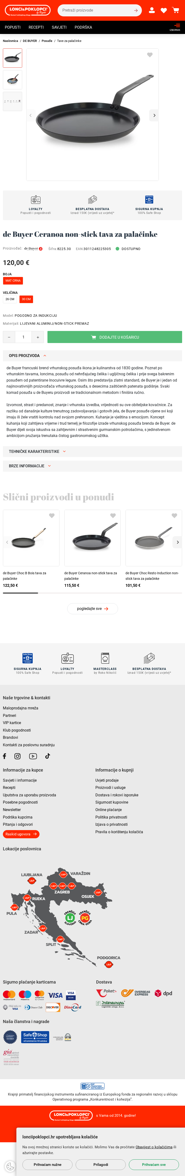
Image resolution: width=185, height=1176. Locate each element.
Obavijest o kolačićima (154, 1147)
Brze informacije (26, 466)
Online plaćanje (108, 809)
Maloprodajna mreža (20, 708)
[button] (154, 115)
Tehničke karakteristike (34, 451)
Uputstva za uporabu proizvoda (29, 795)
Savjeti (59, 27)
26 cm (10, 299)
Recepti (36, 27)
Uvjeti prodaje (107, 780)
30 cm (26, 299)
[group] (92, 114)
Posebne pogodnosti (20, 802)
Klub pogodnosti (17, 730)
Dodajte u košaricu (119, 337)
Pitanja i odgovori (18, 824)
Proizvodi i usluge (110, 787)
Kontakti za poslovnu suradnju (29, 745)
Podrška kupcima (18, 817)
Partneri (9, 715)
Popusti (12, 27)
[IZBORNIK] (173, 25)
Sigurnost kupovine (111, 802)
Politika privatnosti (111, 817)
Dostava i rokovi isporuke (116, 795)
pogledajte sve (89, 608)
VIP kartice (12, 722)
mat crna (13, 280)
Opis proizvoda (24, 355)
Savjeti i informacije (20, 780)
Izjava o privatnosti (111, 824)
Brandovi (10, 737)
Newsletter (12, 809)
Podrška (83, 27)
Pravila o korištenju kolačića (119, 832)
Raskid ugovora (18, 834)
